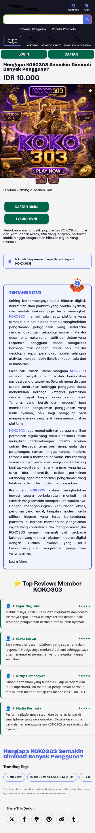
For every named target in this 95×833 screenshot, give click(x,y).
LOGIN (24, 54)
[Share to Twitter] (12, 819)
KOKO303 (17, 316)
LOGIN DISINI (26, 219)
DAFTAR (71, 54)
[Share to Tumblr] (73, 819)
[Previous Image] (3, 132)
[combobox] (43, 19)
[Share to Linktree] (36, 819)
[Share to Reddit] (61, 819)
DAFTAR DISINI (26, 207)
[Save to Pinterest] (49, 819)
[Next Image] (91, 132)
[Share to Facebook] (24, 819)
